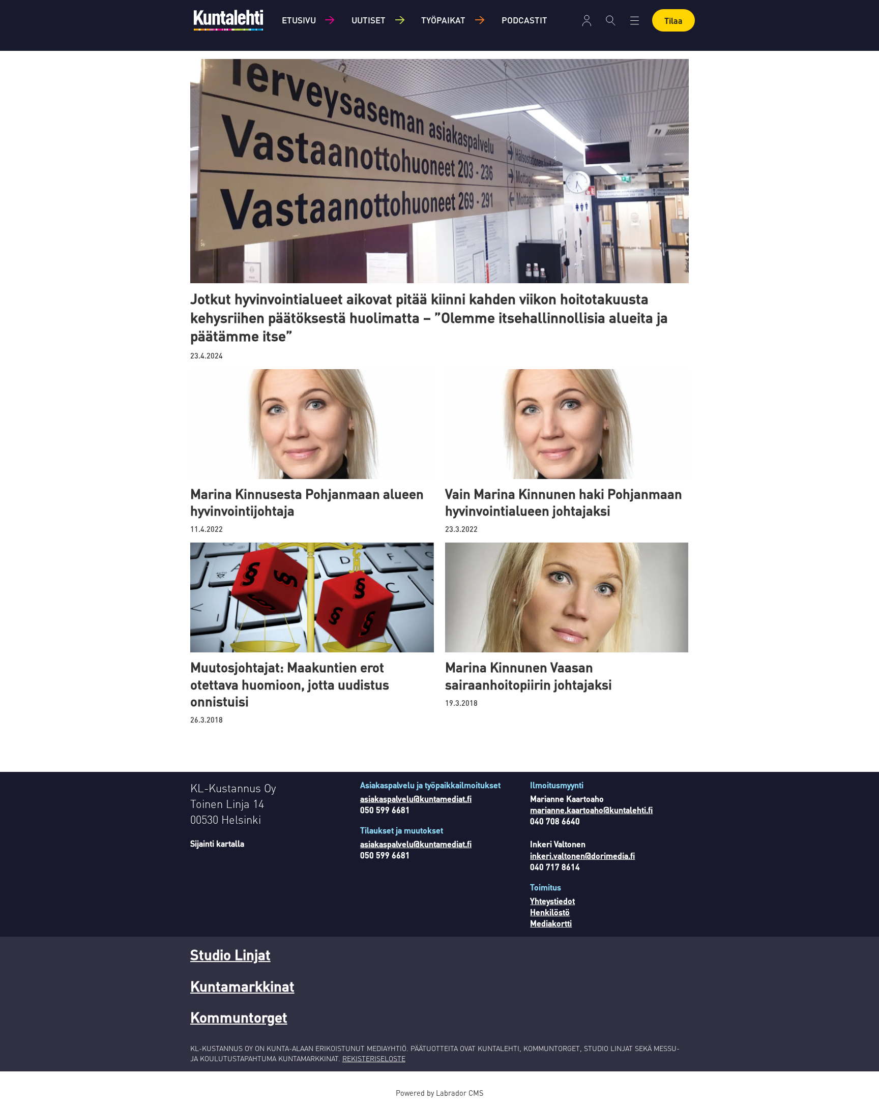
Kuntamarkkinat (242, 986)
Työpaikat (443, 19)
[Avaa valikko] (586, 20)
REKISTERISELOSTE (373, 1058)
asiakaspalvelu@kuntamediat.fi (416, 798)
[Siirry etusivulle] (228, 20)
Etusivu (299, 19)
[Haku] (610, 20)
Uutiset (368, 19)
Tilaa (673, 20)
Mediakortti (551, 923)
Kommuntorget (238, 1017)
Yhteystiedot (552, 900)
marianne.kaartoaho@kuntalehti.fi (591, 809)
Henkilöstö (550, 912)
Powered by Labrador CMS (439, 1092)
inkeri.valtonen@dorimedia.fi (582, 855)
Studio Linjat (230, 954)
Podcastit (524, 19)
